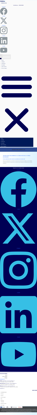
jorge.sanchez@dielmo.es (11, 380)
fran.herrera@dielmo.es (13, 383)
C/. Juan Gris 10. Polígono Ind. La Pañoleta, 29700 (7, 384)
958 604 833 (4, 380)
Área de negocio (4, 68)
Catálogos (3, 61)
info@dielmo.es (15, 5)
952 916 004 (7, 383)
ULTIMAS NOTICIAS (21, 155)
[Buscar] (0, 58)
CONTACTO (2, 379)
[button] (16, 103)
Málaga (6, 377)
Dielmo (2, 60)
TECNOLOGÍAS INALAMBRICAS (10, 155)
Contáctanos (3, 63)
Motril (6, 375)
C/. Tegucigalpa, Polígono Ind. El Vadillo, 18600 (6, 381)
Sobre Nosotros (3, 66)
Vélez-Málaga (4, 376)
